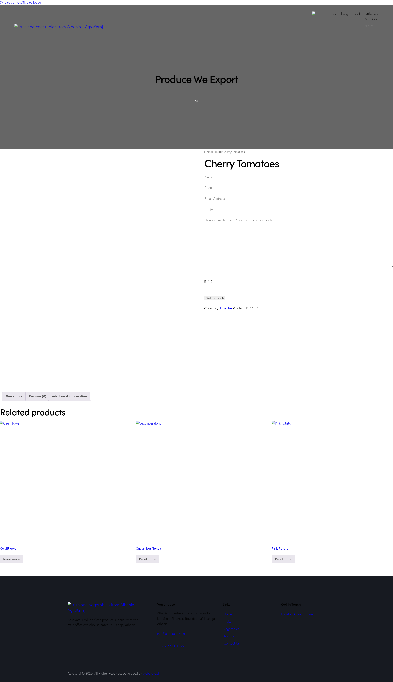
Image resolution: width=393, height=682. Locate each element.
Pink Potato (280, 548)
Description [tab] (14, 396)
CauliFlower (9, 548)
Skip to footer (32, 2)
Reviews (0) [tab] (37, 396)
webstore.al (151, 673)
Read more (11, 559)
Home (208, 152)
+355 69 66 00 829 (170, 646)
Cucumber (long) (148, 548)
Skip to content (11, 2)
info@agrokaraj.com (171, 634)
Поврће (217, 152)
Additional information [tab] (69, 396)
